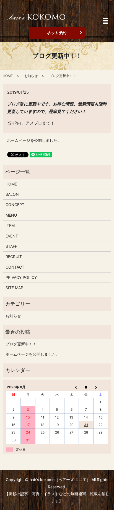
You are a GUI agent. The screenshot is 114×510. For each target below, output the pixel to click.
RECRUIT (14, 256)
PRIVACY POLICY (21, 277)
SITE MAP (14, 287)
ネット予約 (56, 32)
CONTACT (15, 267)
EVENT (12, 236)
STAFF (11, 246)
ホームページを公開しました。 (34, 140)
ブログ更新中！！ (21, 343)
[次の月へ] (100, 387)
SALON (12, 194)
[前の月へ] (71, 387)
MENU (11, 215)
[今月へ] (86, 387)
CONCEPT (15, 204)
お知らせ (31, 76)
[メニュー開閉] (105, 21)
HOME (8, 76)
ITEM (10, 225)
